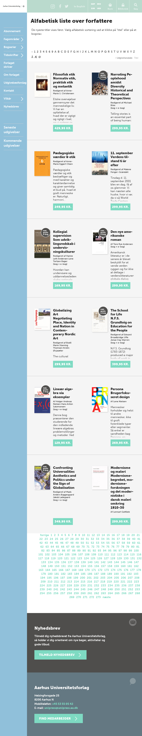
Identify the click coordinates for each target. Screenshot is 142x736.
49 (77, 543)
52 (92, 543)
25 (56, 539)
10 (83, 535)
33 (97, 539)
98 (125, 550)
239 (42, 589)
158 (109, 566)
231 (89, 585)
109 (93, 554)
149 (50, 566)
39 (128, 539)
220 (116, 581)
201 (89, 577)
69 (78, 546)
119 (53, 558)
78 (122, 546)
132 (139, 558)
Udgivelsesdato (123, 58)
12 (93, 535)
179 (43, 574)
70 (83, 546)
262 (96, 593)
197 (62, 577)
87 (68, 550)
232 (96, 585)
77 (117, 546)
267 (130, 593)
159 (116, 566)
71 (88, 546)
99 (130, 550)
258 (69, 593)
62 (42, 546)
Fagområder (11, 39)
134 (50, 562)
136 (63, 562)
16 (113, 535)
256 (55, 593)
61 (138, 543)
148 (43, 566)
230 (83, 585)
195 (49, 577)
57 (118, 543)
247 (96, 589)
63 (47, 546)
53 (97, 543)
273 (98, 597)
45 (56, 543)
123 (79, 558)
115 (132, 554)
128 (112, 558)
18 (123, 535)
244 (76, 589)
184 (76, 574)
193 (136, 574)
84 (53, 550)
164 (47, 570)
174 (113, 570)
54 (102, 543)
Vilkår (7, 98)
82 (43, 550)
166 (61, 570)
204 (109, 577)
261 (89, 593)
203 (102, 577)
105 (67, 554)
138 (76, 562)
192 (129, 574)
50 (82, 543)
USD (99, 8)
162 (136, 566)
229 (76, 585)
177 (132, 570)
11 (88, 535)
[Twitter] (66, 6)
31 (87, 539)
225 (49, 585)
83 (48, 550)
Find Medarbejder (55, 718)
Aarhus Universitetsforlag (13, 6)
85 (58, 550)
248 (103, 589)
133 (43, 562)
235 (117, 585)
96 (115, 550)
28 (72, 539)
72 (92, 546)
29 (77, 539)
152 (70, 566)
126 (99, 558)
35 (108, 539)
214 (76, 581)
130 (126, 558)
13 (98, 535)
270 (78, 597)
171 (94, 570)
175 (119, 570)
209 (43, 581)
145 (123, 562)
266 (123, 593)
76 (112, 546)
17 (118, 535)
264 (110, 593)
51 (87, 543)
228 (69, 585)
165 (54, 570)
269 (71, 597)
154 (83, 566)
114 (126, 554)
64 (52, 546)
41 (138, 539)
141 (96, 562)
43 (46, 543)
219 (109, 581)
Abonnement (12, 31)
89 (79, 550)
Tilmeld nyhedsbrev (57, 655)
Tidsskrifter (11, 55)
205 (116, 577)
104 (60, 554)
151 (63, 566)
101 (40, 554)
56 (113, 543)
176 (126, 570)
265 (117, 593)
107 (80, 554)
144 (116, 562)
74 (102, 546)
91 (89, 550)
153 (76, 566)
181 (56, 574)
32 (92, 539)
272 (91, 597)
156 (96, 566)
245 (83, 589)
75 (107, 546)
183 (69, 574)
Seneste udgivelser (12, 129)
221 (123, 581)
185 (83, 574)
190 (116, 574)
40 (133, 539)
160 (123, 566)
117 (40, 558)
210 (50, 581)
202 (96, 577)
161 (129, 566)
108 (87, 554)
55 (108, 543)
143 (109, 562)
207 (130, 577)
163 (41, 570)
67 (67, 546)
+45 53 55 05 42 (62, 704)
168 (74, 570)
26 (61, 539)
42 (41, 543)
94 (104, 550)
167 (67, 570)
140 (90, 562)
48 (72, 543)
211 (56, 581)
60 (133, 543)
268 (137, 593)
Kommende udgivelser (13, 143)
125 (93, 558)
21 (138, 535)
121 (66, 558)
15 (108, 535)
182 (63, 574)
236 (123, 585)
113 (119, 554)
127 (106, 558)
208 (136, 577)
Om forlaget (11, 74)
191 (123, 574)
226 (55, 585)
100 (136, 550)
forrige (44, 535)
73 (97, 546)
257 (62, 593)
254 (42, 593)
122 (73, 558)
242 (62, 589)
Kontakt (9, 90)
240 (49, 589)
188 (103, 574)
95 (109, 550)
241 (55, 589)
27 (66, 539)
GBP (93, 4)
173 (106, 570)
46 (61, 543)
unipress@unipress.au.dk (61, 708)
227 (62, 585)
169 (80, 570)
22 (41, 539)
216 (89, 581)
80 (132, 546)
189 (109, 574)
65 (57, 546)
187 (96, 574)
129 (119, 558)
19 (128, 535)
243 (69, 589)
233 (103, 585)
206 (123, 577)
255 (49, 593)
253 (137, 589)
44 (51, 543)
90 (84, 550)
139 (83, 562)
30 (82, 539)
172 (100, 570)
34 (102, 539)
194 (42, 577)
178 (138, 570)
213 (69, 581)
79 (127, 546)
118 (47, 558)
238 (137, 585)
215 (83, 581)
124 (86, 558)
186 (89, 574)
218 (102, 581)
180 (50, 574)
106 (74, 554)
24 (51, 539)
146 (129, 562)
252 (130, 589)
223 (136, 581)
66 (62, 546)
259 (76, 593)
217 (96, 581)
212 (63, 581)
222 (129, 581)
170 (87, 570)
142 (103, 562)
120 (60, 558)
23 (46, 539)
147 (136, 562)
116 (139, 554)
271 (85, 597)
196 (56, 577)
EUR (93, 8)
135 (57, 562)
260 (83, 593)
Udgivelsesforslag (15, 82)
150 (57, 566)
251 (123, 589)
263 (103, 593)
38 (123, 539)
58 (123, 543)
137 (70, 562)
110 (100, 554)
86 (63, 550)
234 (110, 585)
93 (99, 550)
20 (133, 535)
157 (103, 566)
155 (90, 566)
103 (54, 554)
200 (82, 577)
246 (89, 589)
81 (137, 546)
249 (110, 589)
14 (103, 535)
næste (107, 597)
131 (132, 558)
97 (120, 550)
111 (106, 554)
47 (66, 543)
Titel (136, 58)
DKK (99, 4)
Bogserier (10, 47)
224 (42, 585)
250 (117, 589)
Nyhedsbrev (11, 106)
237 (130, 585)
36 (113, 539)
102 (47, 554)
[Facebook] (60, 6)
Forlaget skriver (9, 65)
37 (118, 539)
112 (113, 554)
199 (75, 577)
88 (73, 550)
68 (73, 546)
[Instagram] (52, 6)
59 (128, 543)
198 (69, 577)
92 (94, 550)
